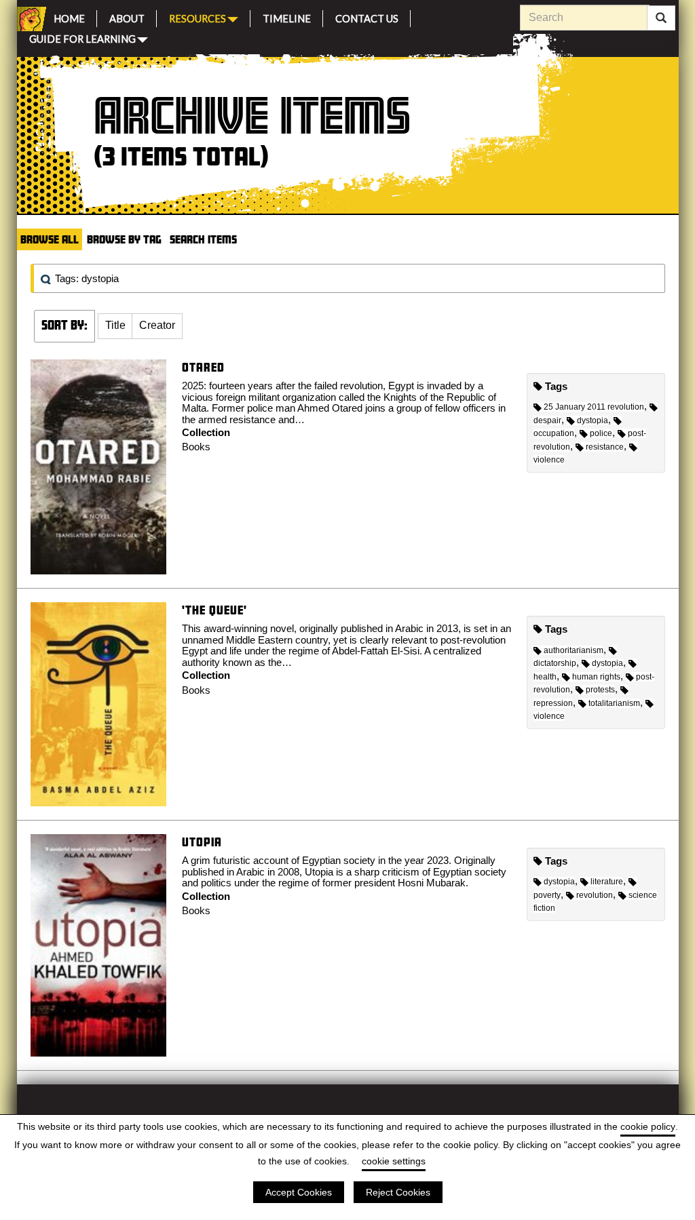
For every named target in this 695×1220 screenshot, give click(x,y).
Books (196, 446)
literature (606, 881)
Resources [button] (197, 17)
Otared (203, 367)
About (127, 16)
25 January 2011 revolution (594, 407)
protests (600, 689)
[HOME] (29, 19)
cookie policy (647, 1126)
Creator (157, 325)
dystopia (592, 420)
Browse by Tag (124, 239)
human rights (596, 677)
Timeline (287, 16)
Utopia (202, 842)
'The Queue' (214, 610)
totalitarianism (614, 703)
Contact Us (366, 16)
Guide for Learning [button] (82, 38)
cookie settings (394, 1161)
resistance (605, 447)
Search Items (203, 239)
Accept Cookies (298, 1192)
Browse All (49, 239)
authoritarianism (573, 650)
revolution (594, 895)
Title (115, 325)
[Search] (661, 18)
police (601, 433)
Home (69, 16)
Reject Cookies (398, 1192)
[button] (115, 326)
